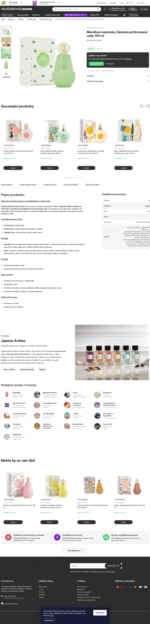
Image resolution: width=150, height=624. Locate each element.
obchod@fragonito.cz (11, 603)
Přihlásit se (110, 64)
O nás (122, 3)
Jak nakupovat (102, 3)
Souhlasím (100, 613)
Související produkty (70, 185)
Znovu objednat (134, 9)
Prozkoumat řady (27, 369)
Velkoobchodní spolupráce (86, 600)
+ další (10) (6, 77)
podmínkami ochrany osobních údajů (102, 571)
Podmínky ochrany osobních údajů (88, 597)
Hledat (98, 9)
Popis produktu (6, 185)
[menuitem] (8, 15)
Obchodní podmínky (84, 592)
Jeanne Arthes (98, 28)
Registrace (122, 10)
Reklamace (80, 589)
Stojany (42, 369)
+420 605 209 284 (10, 596)
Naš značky (43, 587)
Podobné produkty (92, 185)
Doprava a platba (83, 595)
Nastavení (49, 620)
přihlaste (128, 59)
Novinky (42, 592)
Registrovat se (96, 64)
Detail (13, 168)
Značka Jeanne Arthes (27, 185)
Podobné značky (49, 185)
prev (141, 105)
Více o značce (9, 369)
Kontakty (113, 3)
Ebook (41, 597)
